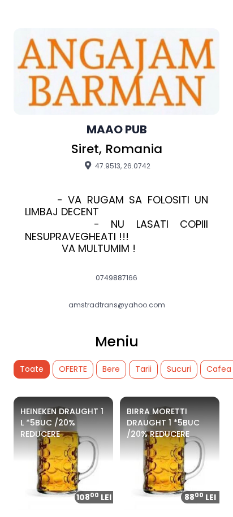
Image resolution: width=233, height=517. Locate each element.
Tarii (143, 369)
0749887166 (116, 278)
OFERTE (73, 369)
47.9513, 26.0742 (121, 165)
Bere (111, 369)
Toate (32, 369)
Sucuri (179, 369)
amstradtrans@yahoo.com (116, 305)
